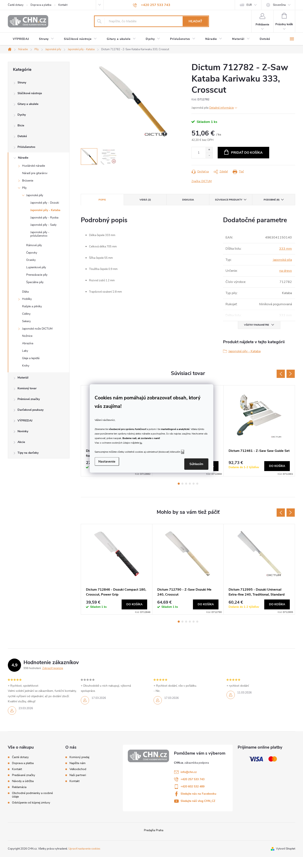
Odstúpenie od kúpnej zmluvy (31, 803)
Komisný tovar (27, 388)
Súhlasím (196, 464)
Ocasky (31, 260)
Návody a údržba (23, 781)
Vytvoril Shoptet (285, 849)
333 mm (285, 248)
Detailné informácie (221, 108)
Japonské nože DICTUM (37, 329)
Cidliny (26, 314)
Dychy (22, 115)
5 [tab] (194, 484)
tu (141, 442)
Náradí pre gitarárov (34, 173)
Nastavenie (106, 461)
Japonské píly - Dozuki (44, 203)
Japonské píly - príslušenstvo (39, 234)
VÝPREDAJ (25, 421)
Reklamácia (19, 787)
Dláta (25, 292)
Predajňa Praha (153, 830)
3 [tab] (186, 484)
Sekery (26, 321)
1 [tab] (179, 484)
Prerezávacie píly (36, 275)
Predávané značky (23, 775)
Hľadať (195, 21)
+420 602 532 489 (192, 786)
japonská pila (282, 260)
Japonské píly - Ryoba (44, 218)
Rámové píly (34, 245)
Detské (22, 136)
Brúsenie (27, 181)
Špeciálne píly (34, 282)
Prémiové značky (29, 399)
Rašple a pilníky (32, 306)
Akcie (21, 442)
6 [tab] (197, 484)
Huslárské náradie (33, 166)
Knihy (25, 366)
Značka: (201, 181)
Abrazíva (27, 343)
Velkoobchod (77, 769)
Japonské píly (34, 195)
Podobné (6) (272, 199)
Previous (281, 374)
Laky (25, 351)
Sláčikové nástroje (30, 93)
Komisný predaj (79, 757)
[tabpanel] (259, 430)
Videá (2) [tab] (145, 199)
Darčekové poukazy (30, 410)
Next (291, 374)
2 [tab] (182, 484)
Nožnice (27, 336)
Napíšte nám (77, 763)
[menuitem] (21, 39)
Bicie (21, 125)
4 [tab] (190, 484)
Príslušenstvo (26, 147)
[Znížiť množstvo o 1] (209, 155)
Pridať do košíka (247, 152)
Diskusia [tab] (188, 199)
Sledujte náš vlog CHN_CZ (198, 801)
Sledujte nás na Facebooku (198, 794)
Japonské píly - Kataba (45, 210)
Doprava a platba (41, 5)
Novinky (23, 431)
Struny (22, 82)
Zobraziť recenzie (52, 668)
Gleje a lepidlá (30, 358)
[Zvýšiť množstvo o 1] (209, 150)
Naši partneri (77, 775)
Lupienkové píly (36, 267)
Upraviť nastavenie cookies (84, 849)
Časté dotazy (15, 5)
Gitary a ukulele (28, 104)
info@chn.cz (189, 772)
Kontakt (62, 5)
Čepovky (31, 253)
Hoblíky (27, 299)
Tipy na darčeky (28, 453)
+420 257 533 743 (192, 779)
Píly (24, 188)
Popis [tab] (102, 199)
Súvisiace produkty (228, 199)
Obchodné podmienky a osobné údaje (32, 795)
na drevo (285, 270)
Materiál (23, 378)
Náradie (23, 158)
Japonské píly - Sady (43, 225)
